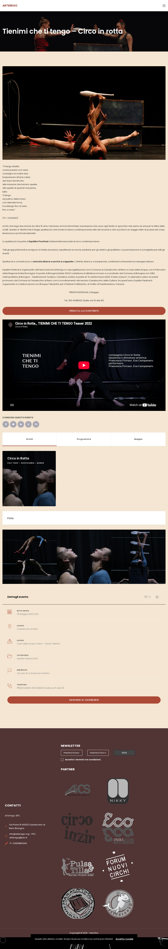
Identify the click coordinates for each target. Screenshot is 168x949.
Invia (124, 752)
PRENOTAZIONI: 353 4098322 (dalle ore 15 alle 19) (40, 688)
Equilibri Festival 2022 (27, 658)
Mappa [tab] (138, 439)
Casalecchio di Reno (27, 629)
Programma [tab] (84, 439)
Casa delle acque (26, 643)
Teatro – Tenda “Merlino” (48, 643)
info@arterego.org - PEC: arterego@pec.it (22, 835)
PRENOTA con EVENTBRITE (84, 310)
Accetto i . (83, 759)
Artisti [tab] (29, 439)
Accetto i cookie (124, 939)
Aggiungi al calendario (84, 700)
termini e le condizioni (88, 759)
